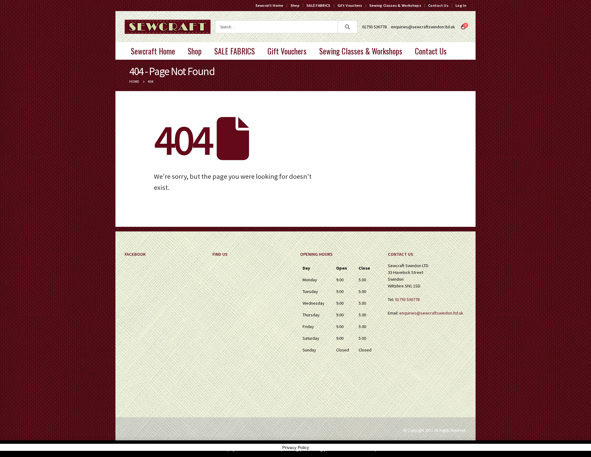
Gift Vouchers (350, 5)
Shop (295, 5)
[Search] (347, 27)
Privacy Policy (295, 447)
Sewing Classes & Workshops (395, 5)
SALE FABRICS (319, 5)
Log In (461, 5)
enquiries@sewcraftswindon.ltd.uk (423, 27)
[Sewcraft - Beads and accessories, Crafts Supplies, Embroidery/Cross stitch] (168, 27)
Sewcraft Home (269, 5)
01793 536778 (407, 299)
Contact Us (438, 5)
